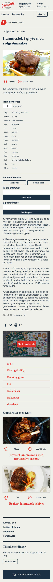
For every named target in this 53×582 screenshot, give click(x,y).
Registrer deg (18, 14)
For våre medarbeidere (29, 574)
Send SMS (26, 197)
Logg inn (5, 14)
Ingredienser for (11, 101)
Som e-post (38, 182)
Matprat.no (21, 315)
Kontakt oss (9, 522)
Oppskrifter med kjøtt (14, 31)
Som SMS (14, 182)
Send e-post (26, 212)
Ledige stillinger (11, 527)
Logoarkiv (8, 531)
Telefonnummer (11, 187)
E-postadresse (11, 202)
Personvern (9, 535)
